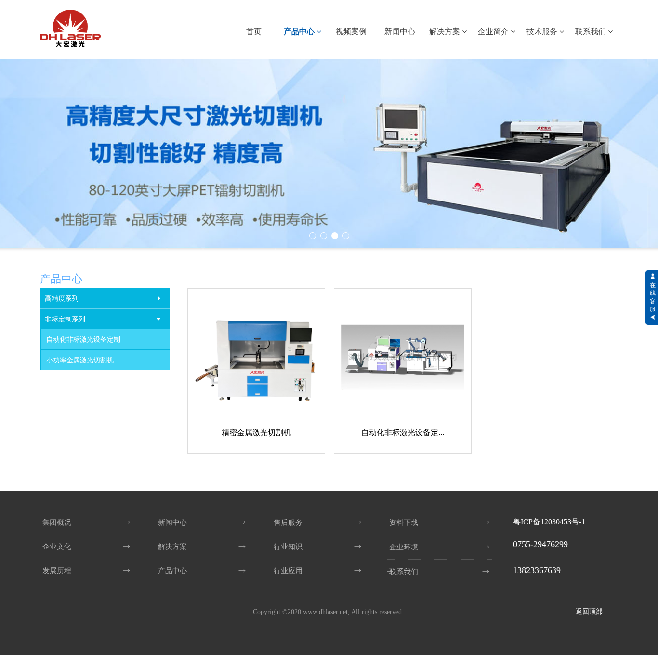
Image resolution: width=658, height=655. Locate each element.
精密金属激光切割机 (256, 432)
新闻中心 (399, 31)
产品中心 (300, 31)
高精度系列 (62, 298)
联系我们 (591, 31)
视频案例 (351, 31)
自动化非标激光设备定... (402, 432)
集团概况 (56, 522)
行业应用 (288, 571)
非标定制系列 (65, 319)
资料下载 (403, 522)
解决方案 (445, 31)
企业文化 (56, 546)
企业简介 (494, 31)
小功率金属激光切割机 (80, 360)
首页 (254, 31)
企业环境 (403, 547)
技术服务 (542, 31)
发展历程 (56, 571)
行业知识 (288, 546)
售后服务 (288, 522)
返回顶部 (589, 611)
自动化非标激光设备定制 (83, 339)
